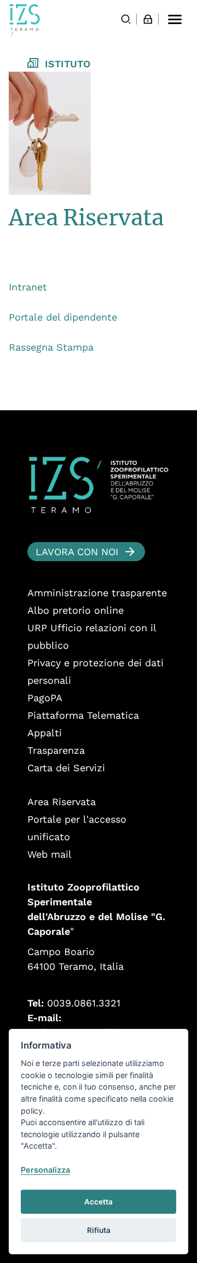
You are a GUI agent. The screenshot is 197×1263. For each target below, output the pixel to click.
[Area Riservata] (147, 19)
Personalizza (45, 1169)
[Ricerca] (125, 19)
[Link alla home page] (24, 19)
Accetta (98, 1201)
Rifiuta (99, 1230)
